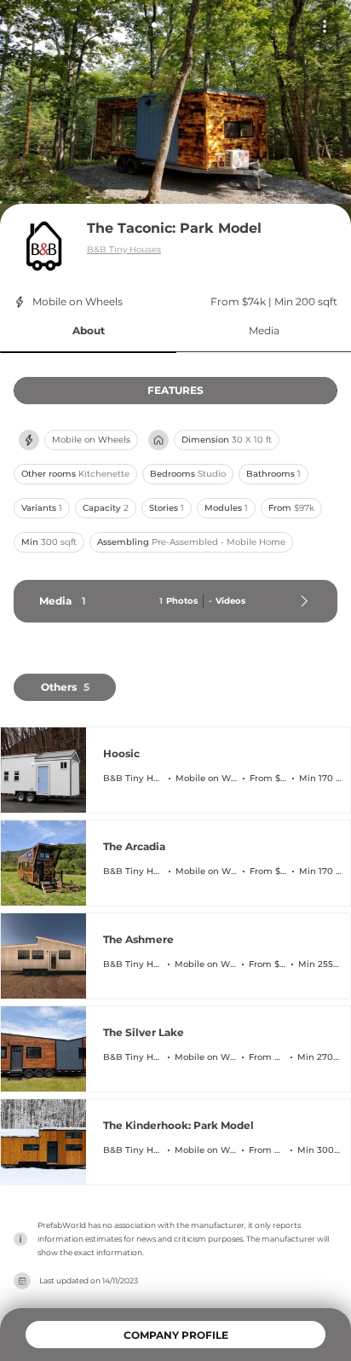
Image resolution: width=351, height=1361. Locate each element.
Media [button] (264, 330)
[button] (88, 331)
